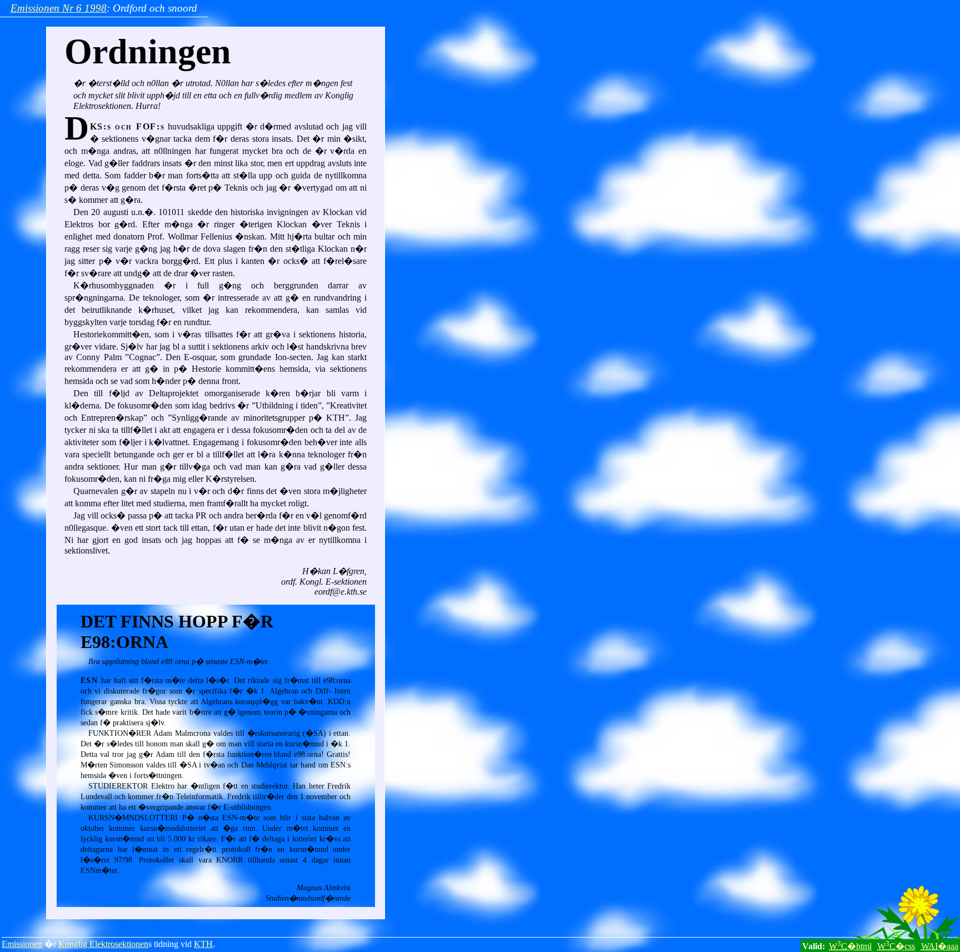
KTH (203, 944)
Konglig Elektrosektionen (103, 944)
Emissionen (22, 944)
